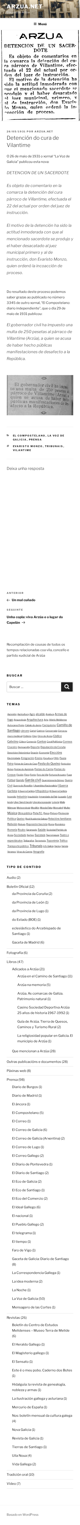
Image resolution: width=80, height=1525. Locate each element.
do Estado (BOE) (24, 920)
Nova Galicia (21, 1430)
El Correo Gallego (25, 1156)
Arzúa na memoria (31, 985)
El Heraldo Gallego (26, 1344)
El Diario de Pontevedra (30, 1164)
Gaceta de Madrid (26, 942)
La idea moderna (25, 1281)
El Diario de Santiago (28, 1173)
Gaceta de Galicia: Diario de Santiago (40, 1259)
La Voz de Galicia (25, 1299)
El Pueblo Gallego (25, 1224)
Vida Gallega (22, 1464)
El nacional (20, 1216)
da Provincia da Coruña (30, 894)
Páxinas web (16, 1071)
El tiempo (19, 1242)
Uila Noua (19, 1456)
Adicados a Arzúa (25, 969)
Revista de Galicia (25, 1438)
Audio (11, 878)
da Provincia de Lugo (28, 911)
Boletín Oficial (17, 887)
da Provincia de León (28, 902)
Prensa (35, 439)
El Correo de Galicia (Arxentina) (36, 1138)
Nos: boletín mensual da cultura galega (42, 1416)
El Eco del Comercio (27, 1199)
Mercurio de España (27, 1407)
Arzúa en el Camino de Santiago (42, 976)
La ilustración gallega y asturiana (37, 1399)
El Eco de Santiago (26, 1190)
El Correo (19, 1121)
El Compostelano (29, 435)
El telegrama (22, 1233)
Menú (42, 24)
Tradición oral (17, 1475)
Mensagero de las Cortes (31, 1307)
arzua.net (25, 6)
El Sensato (20, 1362)
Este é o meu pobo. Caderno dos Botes (42, 1370)
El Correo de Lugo (26, 1147)
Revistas (13, 1318)
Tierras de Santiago (27, 1447)
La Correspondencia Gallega (34, 1273)
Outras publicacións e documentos (34, 1062)
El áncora (19, 1104)
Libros (12, 962)
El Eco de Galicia (24, 1182)
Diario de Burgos (25, 1087)
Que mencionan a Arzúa (30, 1051)
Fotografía (15, 953)
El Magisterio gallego (28, 1353)
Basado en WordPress (22, 1514)
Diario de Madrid (25, 1096)
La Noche (19, 1290)
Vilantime (22, 450)
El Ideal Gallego (24, 1207)
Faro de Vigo (22, 1250)
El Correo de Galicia (27, 1130)
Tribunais (54, 446)
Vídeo (11, 1484)
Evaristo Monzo (28, 446)
